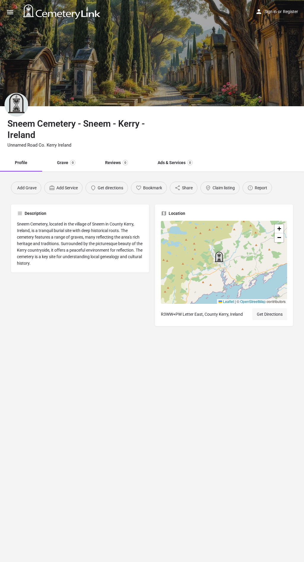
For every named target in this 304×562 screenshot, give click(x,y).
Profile (21, 162)
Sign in (271, 11)
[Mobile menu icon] (10, 12)
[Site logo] (62, 11)
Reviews (115, 162)
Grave (65, 162)
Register (290, 11)
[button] (224, 262)
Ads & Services (174, 162)
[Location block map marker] (219, 257)
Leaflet (228, 301)
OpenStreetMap (253, 301)
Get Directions (270, 314)
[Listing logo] (16, 105)
